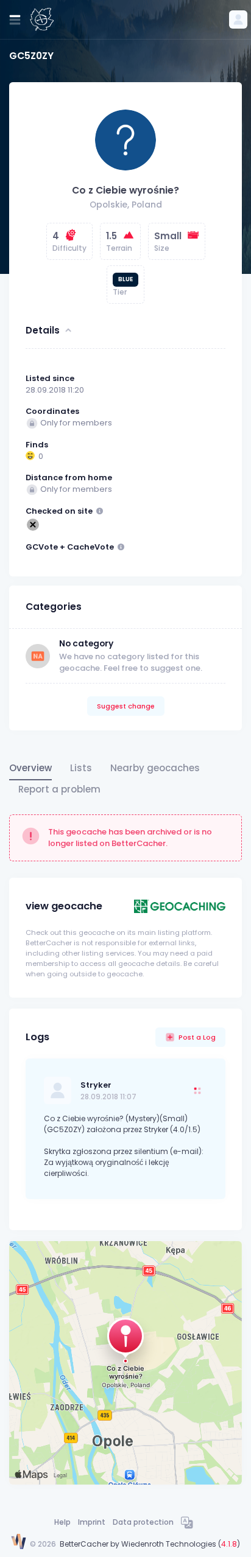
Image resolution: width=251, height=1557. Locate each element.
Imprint (91, 1522)
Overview (30, 767)
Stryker (95, 1085)
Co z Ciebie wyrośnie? (125, 190)
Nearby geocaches (155, 767)
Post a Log (197, 1037)
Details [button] (43, 330)
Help (62, 1522)
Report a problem (59, 789)
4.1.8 (229, 1544)
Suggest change (126, 706)
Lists (81, 767)
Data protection (143, 1522)
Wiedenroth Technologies (168, 1544)
